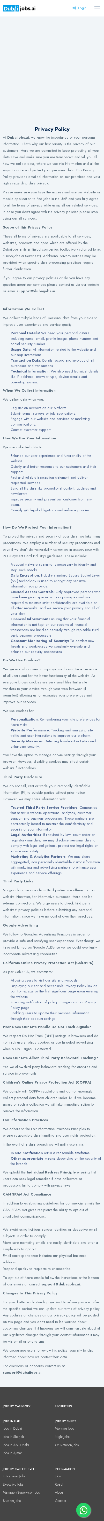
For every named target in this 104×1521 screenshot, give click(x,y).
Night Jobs (62, 1436)
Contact (60, 1500)
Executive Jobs (13, 1484)
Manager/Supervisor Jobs (21, 1492)
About (59, 1492)
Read (59, 1484)
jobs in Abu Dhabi (16, 1444)
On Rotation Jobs (67, 1444)
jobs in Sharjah (13, 1436)
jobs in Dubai (12, 1428)
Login (82, 8)
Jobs (58, 1476)
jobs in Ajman (12, 1452)
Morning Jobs (64, 1428)
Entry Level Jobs (14, 1476)
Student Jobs (12, 1500)
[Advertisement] (52, 71)
